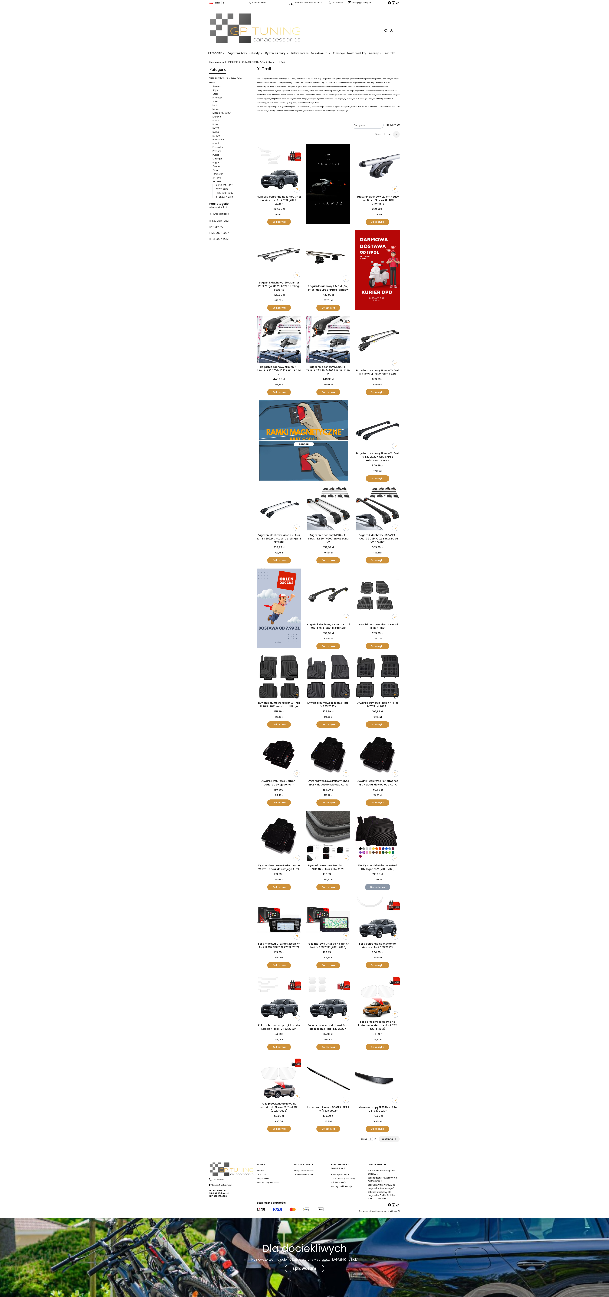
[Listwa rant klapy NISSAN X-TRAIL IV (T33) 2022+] (328, 1080)
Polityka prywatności (268, 1182)
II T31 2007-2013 (224, 196)
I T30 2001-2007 (224, 193)
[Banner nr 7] (303, 441)
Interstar (217, 97)
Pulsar (216, 154)
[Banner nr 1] (328, 184)
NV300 (216, 132)
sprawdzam (304, 1268)
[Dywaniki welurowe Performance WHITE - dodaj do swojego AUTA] (279, 836)
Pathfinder (218, 139)
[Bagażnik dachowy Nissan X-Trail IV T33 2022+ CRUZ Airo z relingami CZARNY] (377, 425)
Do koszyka (279, 221)
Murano (217, 116)
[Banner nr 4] (377, 270)
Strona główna (216, 62)
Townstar (218, 173)
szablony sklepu (367, 1211)
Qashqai (217, 158)
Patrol (216, 143)
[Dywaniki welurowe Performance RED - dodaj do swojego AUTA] (377, 755)
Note (215, 124)
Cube (216, 93)
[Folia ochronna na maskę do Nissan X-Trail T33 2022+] (377, 918)
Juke (215, 101)
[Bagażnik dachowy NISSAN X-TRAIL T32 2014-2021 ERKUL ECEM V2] (328, 509)
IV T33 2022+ (223, 189)
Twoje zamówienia (304, 1170)
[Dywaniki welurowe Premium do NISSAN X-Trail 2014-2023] (328, 836)
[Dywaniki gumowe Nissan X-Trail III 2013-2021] (377, 595)
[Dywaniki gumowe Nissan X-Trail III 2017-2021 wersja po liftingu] (279, 677)
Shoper (394, 1211)
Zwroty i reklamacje (341, 1186)
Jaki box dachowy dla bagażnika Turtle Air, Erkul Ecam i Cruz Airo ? (381, 1195)
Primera (217, 151)
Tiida (215, 170)
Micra (216, 109)
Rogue (216, 162)
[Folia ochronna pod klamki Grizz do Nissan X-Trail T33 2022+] (328, 998)
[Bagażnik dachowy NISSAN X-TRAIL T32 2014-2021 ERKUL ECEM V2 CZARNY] (377, 509)
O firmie (261, 1174)
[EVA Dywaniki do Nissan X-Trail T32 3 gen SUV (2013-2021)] (377, 836)
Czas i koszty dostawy (343, 1178)
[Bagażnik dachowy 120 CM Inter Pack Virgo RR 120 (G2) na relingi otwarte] (279, 255)
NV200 (216, 128)
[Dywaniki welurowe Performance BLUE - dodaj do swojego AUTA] (328, 755)
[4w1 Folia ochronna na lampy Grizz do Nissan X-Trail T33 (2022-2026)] (279, 169)
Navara (216, 120)
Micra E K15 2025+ (222, 113)
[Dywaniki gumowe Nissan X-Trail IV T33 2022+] (328, 677)
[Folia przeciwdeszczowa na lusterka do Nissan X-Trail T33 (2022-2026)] (279, 1078)
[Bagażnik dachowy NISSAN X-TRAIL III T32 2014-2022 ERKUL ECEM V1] (279, 340)
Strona (378, 134)
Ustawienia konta (303, 1174)
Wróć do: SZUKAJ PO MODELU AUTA (225, 78)
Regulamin (263, 1178)
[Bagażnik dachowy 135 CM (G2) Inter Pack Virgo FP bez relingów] (328, 256)
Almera (216, 86)
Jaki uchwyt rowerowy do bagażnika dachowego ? (382, 1186)
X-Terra (217, 177)
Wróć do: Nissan (221, 213)
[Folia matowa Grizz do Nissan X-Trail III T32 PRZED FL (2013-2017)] (279, 918)
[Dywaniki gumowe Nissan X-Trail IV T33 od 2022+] (377, 677)
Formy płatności (340, 1174)
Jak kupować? (338, 1182)
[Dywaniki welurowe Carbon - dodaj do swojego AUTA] (279, 755)
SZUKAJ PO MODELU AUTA (253, 62)
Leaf (215, 105)
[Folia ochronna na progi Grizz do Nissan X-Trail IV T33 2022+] (279, 998)
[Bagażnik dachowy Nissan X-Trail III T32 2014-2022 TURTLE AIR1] (377, 342)
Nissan (271, 62)
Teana (216, 166)
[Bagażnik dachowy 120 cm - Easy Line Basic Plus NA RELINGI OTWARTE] (377, 169)
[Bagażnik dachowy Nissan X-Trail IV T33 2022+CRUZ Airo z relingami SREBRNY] (279, 509)
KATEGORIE (233, 62)
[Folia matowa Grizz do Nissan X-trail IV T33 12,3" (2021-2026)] (328, 918)
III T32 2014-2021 (224, 185)
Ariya (215, 90)
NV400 (216, 135)
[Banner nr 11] (279, 609)
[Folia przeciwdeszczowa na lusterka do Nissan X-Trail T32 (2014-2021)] (377, 996)
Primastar (218, 147)
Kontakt (261, 1170)
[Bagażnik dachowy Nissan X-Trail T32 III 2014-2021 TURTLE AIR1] (328, 595)
